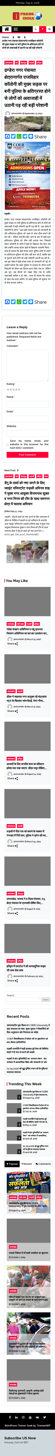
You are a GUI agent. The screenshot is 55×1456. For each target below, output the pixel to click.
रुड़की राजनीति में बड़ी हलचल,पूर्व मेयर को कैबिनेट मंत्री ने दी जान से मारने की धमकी (35, 1121)
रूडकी (31, 62)
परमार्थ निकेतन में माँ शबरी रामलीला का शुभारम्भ (28, 1252)
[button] (36, 29)
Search (10, 995)
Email (10, 411)
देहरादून (23, 62)
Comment (13, 346)
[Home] (6, 29)
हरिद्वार (39, 62)
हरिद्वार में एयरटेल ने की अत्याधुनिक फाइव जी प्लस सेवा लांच (26, 968)
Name (11, 397)
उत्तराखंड (10, 624)
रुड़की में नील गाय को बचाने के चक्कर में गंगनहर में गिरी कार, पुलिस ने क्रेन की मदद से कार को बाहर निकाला (27, 833)
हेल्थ (46, 476)
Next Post (10, 470)
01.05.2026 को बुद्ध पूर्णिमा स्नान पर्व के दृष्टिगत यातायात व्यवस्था (35, 1147)
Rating (11, 384)
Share (40, 136)
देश (17, 62)
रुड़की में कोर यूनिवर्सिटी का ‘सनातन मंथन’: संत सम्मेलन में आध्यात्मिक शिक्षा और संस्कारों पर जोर (35, 1134)
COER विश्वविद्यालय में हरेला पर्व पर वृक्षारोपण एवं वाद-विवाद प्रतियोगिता (36, 1107)
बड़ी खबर (20, 624)
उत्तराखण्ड (9, 62)
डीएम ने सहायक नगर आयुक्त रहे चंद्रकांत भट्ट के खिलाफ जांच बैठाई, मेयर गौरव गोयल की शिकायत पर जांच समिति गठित (27, 699)
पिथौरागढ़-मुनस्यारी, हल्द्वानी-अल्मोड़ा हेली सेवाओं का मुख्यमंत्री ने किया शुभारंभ (26, 1392)
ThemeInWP (43, 1425)
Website (11, 426)
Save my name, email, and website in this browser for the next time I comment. (29, 444)
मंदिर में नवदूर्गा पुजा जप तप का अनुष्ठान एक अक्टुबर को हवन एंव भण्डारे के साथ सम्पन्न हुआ (28, 1298)
